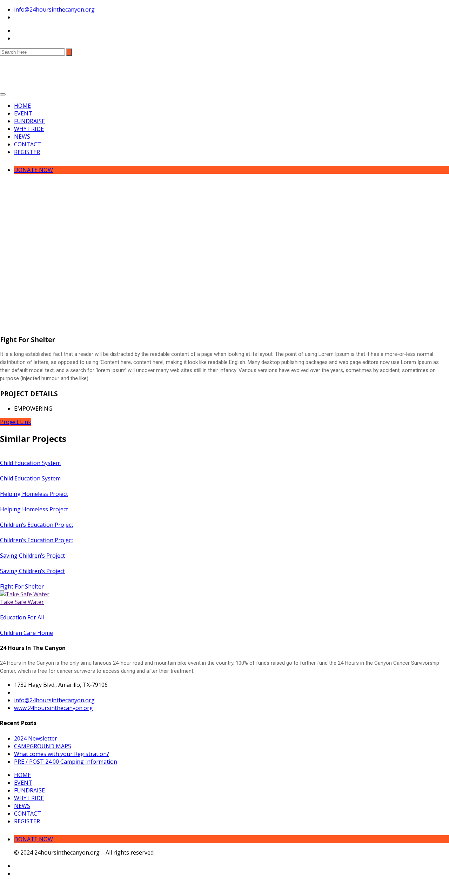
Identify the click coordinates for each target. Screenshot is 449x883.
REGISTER (27, 152)
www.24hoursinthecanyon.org (53, 708)
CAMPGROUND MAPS (42, 746)
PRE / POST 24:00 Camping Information (65, 761)
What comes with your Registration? (61, 754)
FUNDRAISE (29, 121)
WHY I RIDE (29, 129)
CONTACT (27, 144)
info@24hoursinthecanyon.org (54, 9)
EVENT (23, 113)
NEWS (22, 136)
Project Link (15, 422)
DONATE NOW (33, 170)
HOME (22, 105)
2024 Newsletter (35, 738)
